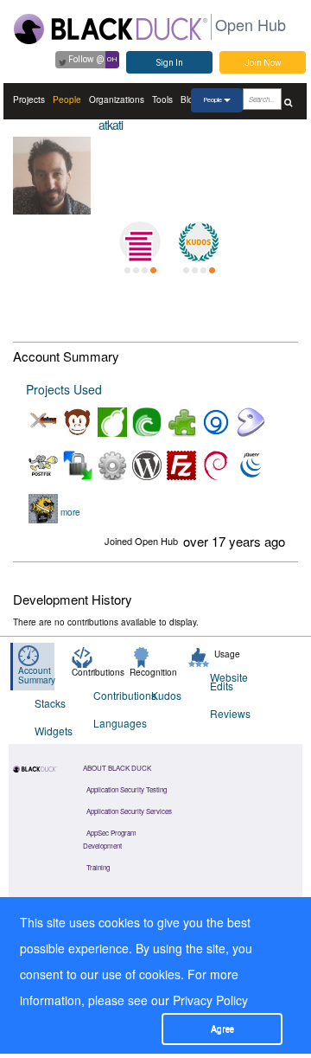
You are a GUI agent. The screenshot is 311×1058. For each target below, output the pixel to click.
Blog (190, 99)
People (67, 99)
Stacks (50, 703)
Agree (222, 1029)
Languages (111, 722)
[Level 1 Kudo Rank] (198, 242)
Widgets (53, 730)
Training (98, 867)
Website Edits (228, 681)
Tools (162, 99)
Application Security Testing (126, 789)
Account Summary (36, 675)
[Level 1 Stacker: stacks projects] (140, 242)
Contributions (111, 695)
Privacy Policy (210, 1000)
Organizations (116, 99)
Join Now (263, 62)
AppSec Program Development (109, 839)
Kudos (166, 695)
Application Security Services (129, 811)
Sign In (169, 62)
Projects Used (64, 389)
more (70, 512)
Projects (29, 99)
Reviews (228, 713)
